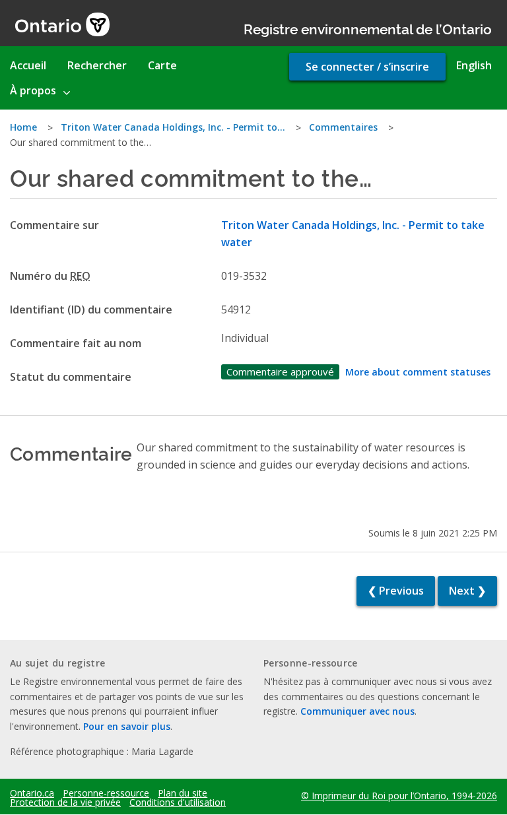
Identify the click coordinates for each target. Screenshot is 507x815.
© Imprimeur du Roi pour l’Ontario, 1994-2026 (399, 795)
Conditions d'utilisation (177, 802)
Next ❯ (467, 590)
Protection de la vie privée (65, 802)
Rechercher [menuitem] (97, 65)
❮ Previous (396, 590)
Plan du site (182, 793)
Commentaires (343, 127)
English (474, 65)
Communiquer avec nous (357, 711)
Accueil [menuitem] (28, 65)
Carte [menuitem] (162, 65)
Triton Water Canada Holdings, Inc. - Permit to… (173, 127)
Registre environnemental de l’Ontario (368, 28)
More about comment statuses (417, 372)
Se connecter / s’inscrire (367, 66)
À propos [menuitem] (33, 90)
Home (23, 127)
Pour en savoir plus (126, 726)
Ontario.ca (32, 793)
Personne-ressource (106, 793)
